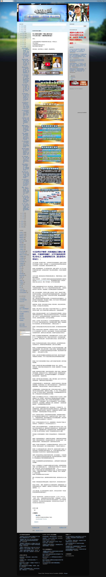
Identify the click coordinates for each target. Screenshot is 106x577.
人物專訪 (21, 249)
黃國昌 (20, 277)
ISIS (20, 287)
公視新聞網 (22, 307)
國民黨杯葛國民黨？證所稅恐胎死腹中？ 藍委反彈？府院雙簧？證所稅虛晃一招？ (25, 151)
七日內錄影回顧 (23, 299)
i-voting (21, 289)
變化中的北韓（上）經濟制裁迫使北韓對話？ (53, 557)
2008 (22, 226)
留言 (22, 334)
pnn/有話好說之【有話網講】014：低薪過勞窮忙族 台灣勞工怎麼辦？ (25, 113)
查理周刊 (21, 282)
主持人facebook (23, 326)
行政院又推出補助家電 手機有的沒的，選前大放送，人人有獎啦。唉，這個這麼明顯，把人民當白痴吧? (78, 50)
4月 (23, 213)
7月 (23, 42)
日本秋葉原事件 (23, 292)
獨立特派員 (22, 318)
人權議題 (21, 256)
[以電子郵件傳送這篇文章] (33, 508)
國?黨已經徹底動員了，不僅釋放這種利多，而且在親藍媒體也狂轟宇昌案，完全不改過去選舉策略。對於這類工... (78, 56)
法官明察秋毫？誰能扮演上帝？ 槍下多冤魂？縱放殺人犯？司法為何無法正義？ (25, 105)
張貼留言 (36, 522)
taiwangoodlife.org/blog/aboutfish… (43, 280)
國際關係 (21, 237)
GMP (20, 272)
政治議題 (21, 234)
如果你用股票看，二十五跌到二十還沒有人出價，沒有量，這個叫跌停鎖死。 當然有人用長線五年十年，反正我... (78, 65)
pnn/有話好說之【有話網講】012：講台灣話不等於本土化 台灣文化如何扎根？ (25, 182)
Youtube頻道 (22, 298)
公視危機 (21, 258)
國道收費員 (22, 275)
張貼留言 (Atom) (39, 530)
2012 (22, 31)
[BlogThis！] (34, 508)
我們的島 (21, 316)
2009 (22, 225)
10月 (23, 37)
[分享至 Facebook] (37, 508)
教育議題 (21, 244)
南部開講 (21, 315)
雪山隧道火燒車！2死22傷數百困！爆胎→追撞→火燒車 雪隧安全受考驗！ (25, 174)
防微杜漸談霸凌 (46, 539)
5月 (23, 46)
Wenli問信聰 (22, 251)
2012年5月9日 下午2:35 (41, 519)
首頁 (49, 527)
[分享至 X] (36, 508)
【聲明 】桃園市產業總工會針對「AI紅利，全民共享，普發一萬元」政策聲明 (29, 551)
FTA (20, 270)
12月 (23, 33)
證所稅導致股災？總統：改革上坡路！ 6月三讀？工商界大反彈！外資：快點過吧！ (25, 88)
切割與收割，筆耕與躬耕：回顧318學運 (28, 557)
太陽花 (20, 280)
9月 (23, 39)
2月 (23, 216)
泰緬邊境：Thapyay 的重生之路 (50, 538)
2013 (22, 29)
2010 (22, 223)
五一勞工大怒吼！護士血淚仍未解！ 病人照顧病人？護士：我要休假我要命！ (25, 199)
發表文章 (23, 332)
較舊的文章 (62, 527)
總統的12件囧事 (23, 254)
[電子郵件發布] (34, 510)
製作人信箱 (22, 325)
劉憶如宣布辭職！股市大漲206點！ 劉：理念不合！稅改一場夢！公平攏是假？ (25, 62)
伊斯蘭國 (21, 265)
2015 (22, 26)
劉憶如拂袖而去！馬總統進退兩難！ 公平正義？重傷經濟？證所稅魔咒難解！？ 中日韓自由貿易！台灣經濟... (26, 53)
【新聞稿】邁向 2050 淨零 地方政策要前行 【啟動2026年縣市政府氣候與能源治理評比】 (29, 540)
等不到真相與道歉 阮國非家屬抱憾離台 (51, 562)
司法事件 (21, 247)
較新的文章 (35, 527)
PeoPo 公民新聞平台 (24, 311)
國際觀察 (21, 235)
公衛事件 (21, 239)
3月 (23, 215)
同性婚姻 (21, 273)
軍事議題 (21, 246)
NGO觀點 (21, 313)
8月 (23, 40)
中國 (20, 242)
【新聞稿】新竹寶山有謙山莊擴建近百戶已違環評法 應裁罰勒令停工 (29, 537)
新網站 (81, 37)
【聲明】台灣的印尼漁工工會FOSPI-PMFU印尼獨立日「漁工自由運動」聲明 (29, 548)
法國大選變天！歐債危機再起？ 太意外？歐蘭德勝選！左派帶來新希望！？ (25, 167)
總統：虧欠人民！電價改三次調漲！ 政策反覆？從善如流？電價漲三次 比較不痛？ (25, 191)
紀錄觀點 (21, 320)
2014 (22, 27)
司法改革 (21, 259)
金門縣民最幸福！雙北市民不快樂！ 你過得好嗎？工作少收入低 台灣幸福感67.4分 (25, 97)
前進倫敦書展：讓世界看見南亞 (50, 536)
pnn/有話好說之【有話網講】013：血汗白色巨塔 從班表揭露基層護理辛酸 (25, 144)
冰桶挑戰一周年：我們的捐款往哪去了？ (28, 559)
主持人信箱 (22, 323)
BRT (20, 278)
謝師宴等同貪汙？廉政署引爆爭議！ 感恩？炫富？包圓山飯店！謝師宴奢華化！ (25, 70)
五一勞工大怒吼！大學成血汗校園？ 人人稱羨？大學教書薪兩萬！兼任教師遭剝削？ (25, 207)
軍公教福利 (22, 261)
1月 (23, 218)
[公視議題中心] (73, 77)
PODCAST (21, 301)
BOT (20, 266)
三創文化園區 (22, 290)
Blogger (66, 573)
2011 (22, 221)
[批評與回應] (71, 78)
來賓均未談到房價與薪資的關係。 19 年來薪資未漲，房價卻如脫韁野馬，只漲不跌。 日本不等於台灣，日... (78, 70)
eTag (20, 268)
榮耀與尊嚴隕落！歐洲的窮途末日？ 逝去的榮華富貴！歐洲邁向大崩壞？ (25, 128)
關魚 (37, 515)
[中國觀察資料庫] (79, 85)
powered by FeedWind (82, 112)
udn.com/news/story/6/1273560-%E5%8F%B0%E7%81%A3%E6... (77, 60)
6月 (23, 44)
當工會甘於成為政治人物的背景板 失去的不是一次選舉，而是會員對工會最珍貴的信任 (76, 537)
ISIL (20, 285)
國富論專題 (22, 241)
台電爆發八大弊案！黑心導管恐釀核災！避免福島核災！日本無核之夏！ (25, 120)
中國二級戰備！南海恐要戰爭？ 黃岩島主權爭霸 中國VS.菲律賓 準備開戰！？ (25, 136)
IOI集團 (21, 284)
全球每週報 (22, 253)
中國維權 (21, 263)
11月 (23, 35)
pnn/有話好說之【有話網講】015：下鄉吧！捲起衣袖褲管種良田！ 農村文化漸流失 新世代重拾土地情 (25, 78)
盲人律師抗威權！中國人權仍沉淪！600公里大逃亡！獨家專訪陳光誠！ (25, 159)
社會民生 (21, 232)
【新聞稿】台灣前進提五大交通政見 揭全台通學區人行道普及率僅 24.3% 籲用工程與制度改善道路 (29, 544)
